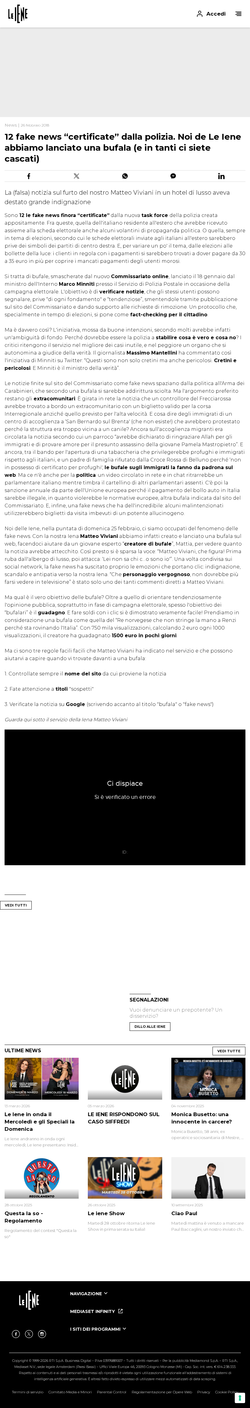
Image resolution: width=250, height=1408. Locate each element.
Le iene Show (106, 1213)
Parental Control (111, 1392)
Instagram (42, 1334)
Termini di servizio (27, 1392)
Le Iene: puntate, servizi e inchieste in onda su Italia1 (18, 13)
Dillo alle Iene (150, 1026)
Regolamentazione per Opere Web (162, 1392)
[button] (125, 14)
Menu (238, 13)
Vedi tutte (229, 1051)
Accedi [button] (216, 14)
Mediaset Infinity (93, 1311)
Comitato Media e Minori (70, 1392)
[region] (110, 67)
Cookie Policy (226, 1392)
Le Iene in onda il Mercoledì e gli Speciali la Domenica (40, 1121)
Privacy (203, 1392)
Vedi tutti (16, 905)
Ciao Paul (184, 1213)
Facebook (16, 1334)
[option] (155, 1299)
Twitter (29, 1334)
